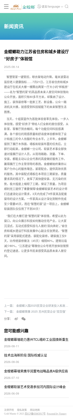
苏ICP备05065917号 (35, 413)
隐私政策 (22, 410)
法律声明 (9, 410)
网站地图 (35, 410)
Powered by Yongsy (57, 413)
